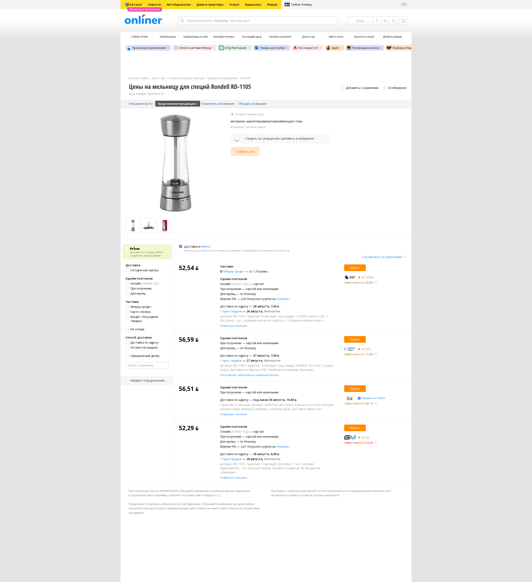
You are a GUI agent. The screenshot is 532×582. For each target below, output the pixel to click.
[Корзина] (403, 20)
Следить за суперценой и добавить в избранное (279, 138)
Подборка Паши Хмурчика (409, 48)
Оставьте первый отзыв (249, 114)
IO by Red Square (236, 48)
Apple (335, 48)
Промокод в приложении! (149, 48)
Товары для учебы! (272, 48)
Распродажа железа (365, 48)
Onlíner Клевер (301, 4)
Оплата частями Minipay (195, 48)
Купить (355, 268)
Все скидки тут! (308, 48)
